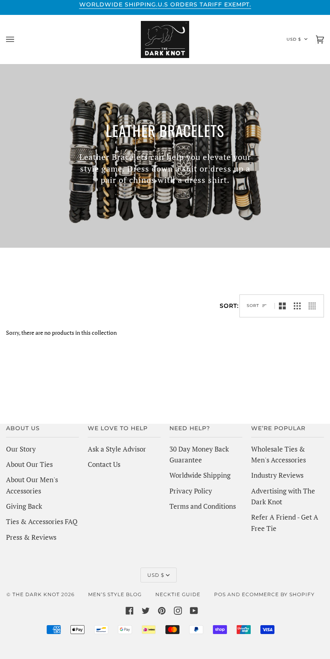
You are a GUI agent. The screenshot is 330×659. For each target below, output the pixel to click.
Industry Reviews (277, 475)
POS (220, 594)
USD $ (294, 39)
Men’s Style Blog (115, 594)
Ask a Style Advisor (117, 449)
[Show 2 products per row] (282, 306)
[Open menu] (18, 39)
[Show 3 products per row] (297, 306)
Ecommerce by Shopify (278, 594)
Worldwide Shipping (200, 475)
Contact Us (104, 464)
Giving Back (24, 506)
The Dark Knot (36, 594)
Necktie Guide (177, 594)
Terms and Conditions (202, 506)
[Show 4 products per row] (314, 306)
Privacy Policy (190, 490)
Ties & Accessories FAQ (42, 521)
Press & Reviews (31, 537)
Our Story (21, 449)
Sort (253, 305)
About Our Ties (29, 464)
